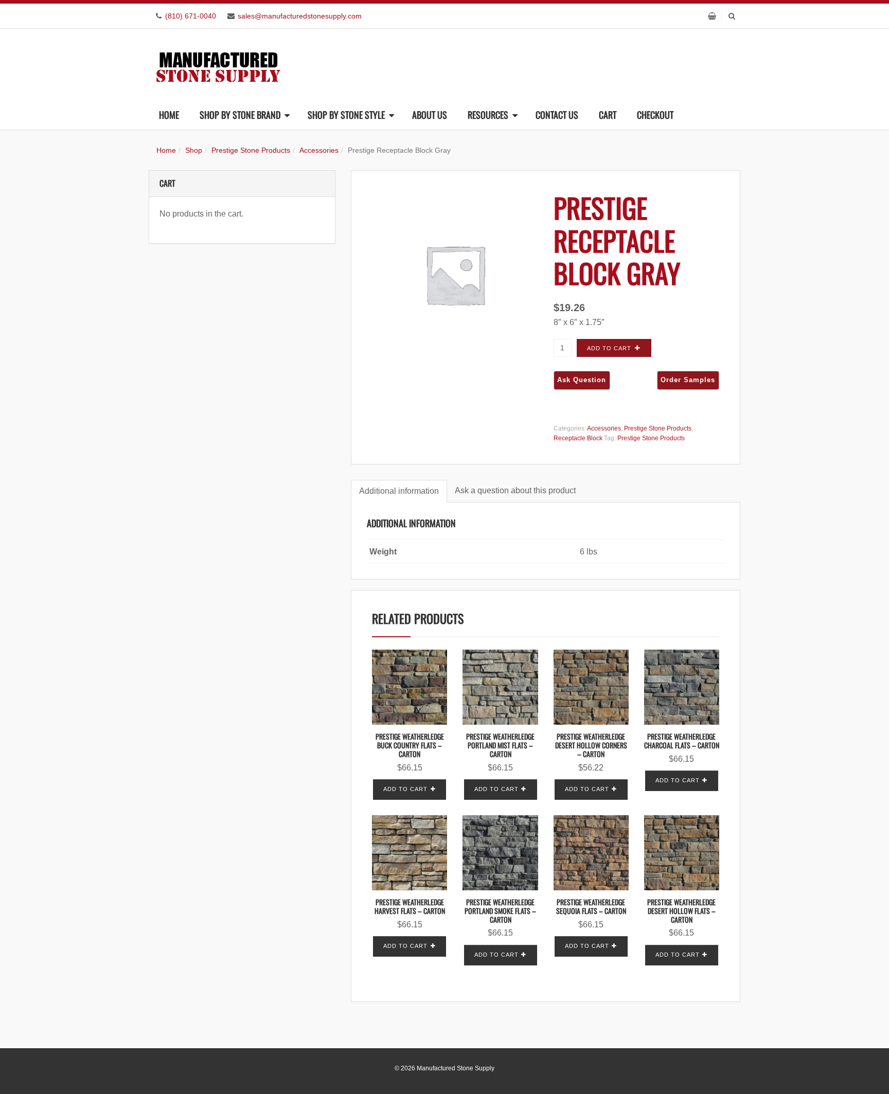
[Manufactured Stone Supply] (218, 64)
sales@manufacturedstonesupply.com (300, 16)
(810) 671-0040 (190, 16)
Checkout (655, 114)
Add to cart (609, 348)
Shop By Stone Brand (240, 114)
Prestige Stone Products (250, 150)
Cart (607, 114)
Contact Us (557, 114)
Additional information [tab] (399, 491)
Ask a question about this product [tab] (515, 490)
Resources (488, 114)
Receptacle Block (578, 438)
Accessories (319, 150)
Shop (193, 150)
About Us (429, 114)
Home (169, 114)
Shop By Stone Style (346, 114)
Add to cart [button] (405, 789)
